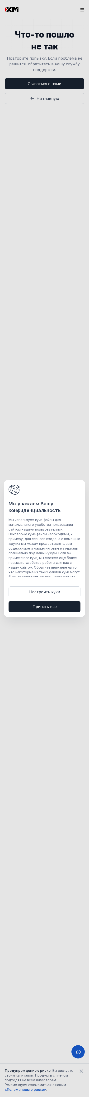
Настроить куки (44, 592)
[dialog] (44, 548)
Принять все (45, 606)
